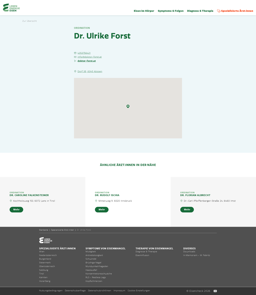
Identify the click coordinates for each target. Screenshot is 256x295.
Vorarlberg (44, 281)
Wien (41, 251)
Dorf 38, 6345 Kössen (90, 71)
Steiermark (45, 262)
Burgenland (45, 259)
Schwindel (91, 259)
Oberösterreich (47, 266)
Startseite (43, 230)
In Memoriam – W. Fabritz (196, 255)
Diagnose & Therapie (200, 10)
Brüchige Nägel (93, 262)
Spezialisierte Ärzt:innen (237, 10)
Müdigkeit (91, 251)
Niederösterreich (48, 255)
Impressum (119, 290)
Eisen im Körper (144, 10)
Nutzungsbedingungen (51, 290)
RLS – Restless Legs (96, 277)
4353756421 (84, 53)
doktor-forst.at (87, 61)
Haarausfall (91, 270)
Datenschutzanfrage (75, 290)
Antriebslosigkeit (94, 255)
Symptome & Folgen (171, 10)
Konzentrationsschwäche (99, 273)
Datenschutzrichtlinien (99, 290)
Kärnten (43, 277)
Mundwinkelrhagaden (97, 266)
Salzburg (43, 270)
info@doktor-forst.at (90, 57)
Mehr (16, 209)
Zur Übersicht (29, 21)
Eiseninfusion (142, 255)
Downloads (189, 251)
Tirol (41, 273)
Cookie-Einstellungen (139, 290)
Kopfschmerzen (94, 281)
